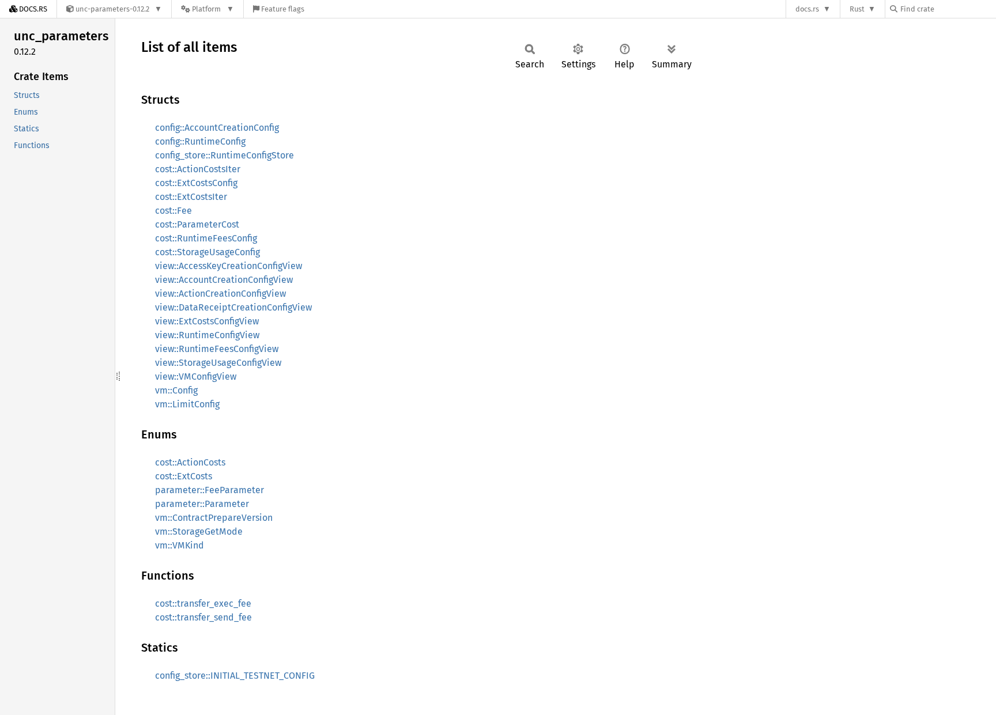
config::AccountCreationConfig (217, 127)
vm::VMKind (179, 545)
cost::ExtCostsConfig (196, 182)
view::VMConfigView (195, 376)
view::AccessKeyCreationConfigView (228, 265)
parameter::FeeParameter (209, 490)
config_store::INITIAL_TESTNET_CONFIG (235, 675)
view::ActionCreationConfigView (220, 293)
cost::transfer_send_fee (203, 617)
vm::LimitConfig (187, 404)
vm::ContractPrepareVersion (214, 517)
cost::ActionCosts (190, 462)
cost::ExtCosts (183, 476)
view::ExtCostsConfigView (207, 321)
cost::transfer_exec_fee (203, 603)
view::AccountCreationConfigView (224, 279)
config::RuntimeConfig (200, 141)
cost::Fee (173, 210)
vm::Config (176, 390)
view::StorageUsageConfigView (218, 362)
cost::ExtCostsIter (191, 196)
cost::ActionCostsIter (197, 169)
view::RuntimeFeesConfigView (216, 348)
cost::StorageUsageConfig (207, 252)
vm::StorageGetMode (199, 531)
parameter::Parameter (202, 503)
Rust (857, 9)
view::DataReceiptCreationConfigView (233, 307)
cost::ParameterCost (197, 224)
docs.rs (807, 9)
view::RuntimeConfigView (207, 335)
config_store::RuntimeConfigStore (224, 155)
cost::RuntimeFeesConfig (206, 238)
